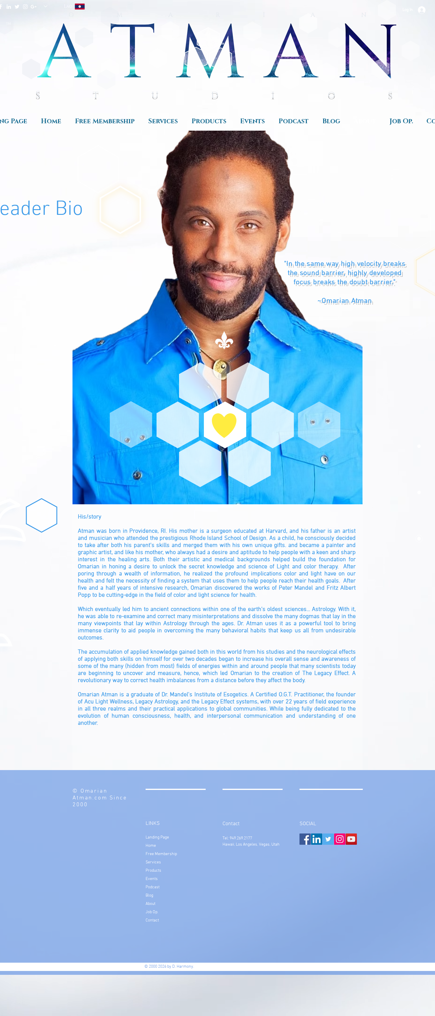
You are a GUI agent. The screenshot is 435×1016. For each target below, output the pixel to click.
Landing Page (157, 837)
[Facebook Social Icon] (305, 839)
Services (153, 862)
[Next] (370, 367)
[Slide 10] (374, 309)
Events (152, 878)
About (150, 903)
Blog (149, 895)
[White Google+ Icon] (33, 7)
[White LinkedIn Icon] (9, 7)
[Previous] (243, 367)
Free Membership (161, 854)
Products (153, 870)
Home (151, 845)
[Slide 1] (321, 309)
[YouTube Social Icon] (351, 839)
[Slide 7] (355, 309)
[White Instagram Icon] (25, 7)
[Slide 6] (348, 309)
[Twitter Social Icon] (328, 839)
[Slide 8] (361, 309)
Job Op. (152, 912)
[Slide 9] (368, 309)
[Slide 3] (342, 309)
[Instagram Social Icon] (339, 839)
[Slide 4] (335, 309)
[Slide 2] (328, 309)
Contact (152, 920)
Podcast (153, 887)
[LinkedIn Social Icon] (316, 839)
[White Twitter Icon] (17, 7)
